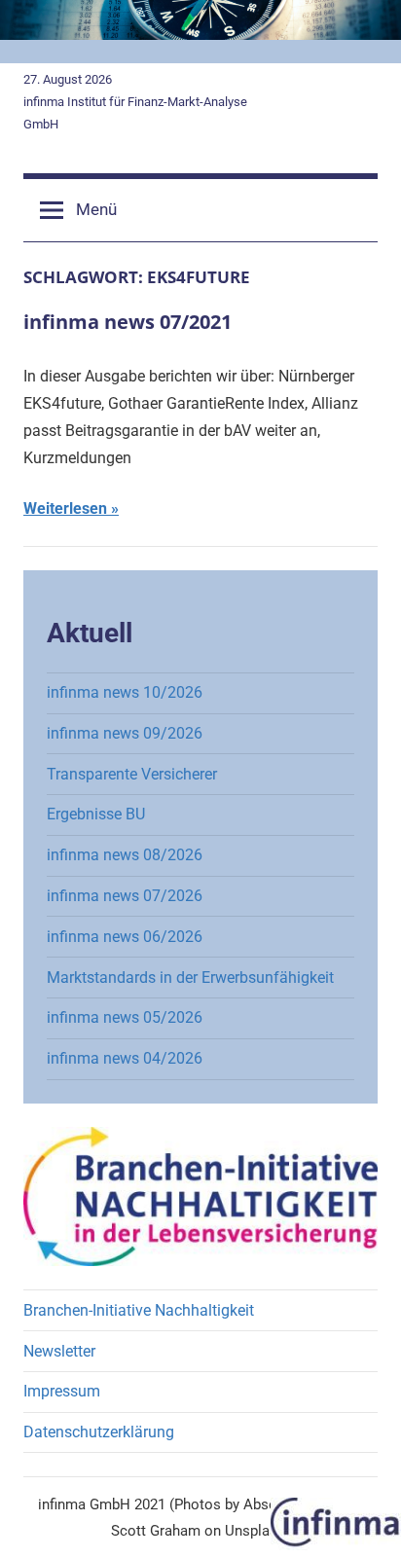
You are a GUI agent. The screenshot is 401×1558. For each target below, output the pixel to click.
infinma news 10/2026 (124, 692)
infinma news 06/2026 (124, 936)
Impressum (61, 1391)
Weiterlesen (65, 508)
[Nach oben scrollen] (365, 1522)
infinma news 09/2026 (124, 733)
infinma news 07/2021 (127, 321)
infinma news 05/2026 (124, 1017)
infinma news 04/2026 (124, 1058)
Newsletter (59, 1351)
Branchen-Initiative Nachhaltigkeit (138, 1310)
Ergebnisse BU (96, 814)
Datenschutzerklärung (98, 1432)
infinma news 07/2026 (124, 896)
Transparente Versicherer (132, 774)
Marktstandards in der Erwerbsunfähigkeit (190, 977)
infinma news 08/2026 (124, 855)
